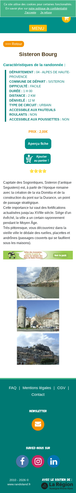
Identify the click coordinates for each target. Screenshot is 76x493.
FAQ (12, 388)
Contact (38, 394)
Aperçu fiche (38, 143)
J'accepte (30, 12)
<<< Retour (13, 44)
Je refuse (46, 12)
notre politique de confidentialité (47, 8)
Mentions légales (37, 388)
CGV (61, 388)
